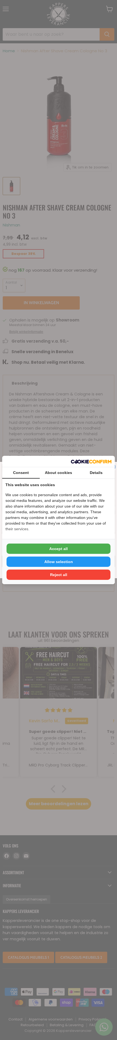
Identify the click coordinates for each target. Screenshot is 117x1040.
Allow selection (58, 562)
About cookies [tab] (58, 472)
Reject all (58, 575)
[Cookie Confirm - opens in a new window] (91, 461)
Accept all (58, 549)
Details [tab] (96, 472)
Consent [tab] (21, 472)
